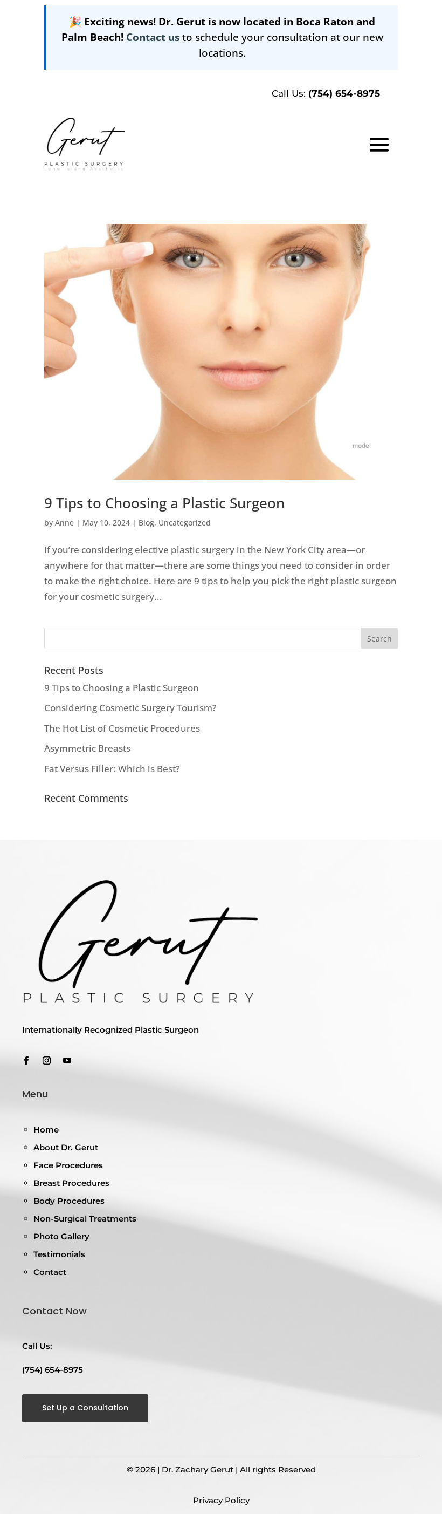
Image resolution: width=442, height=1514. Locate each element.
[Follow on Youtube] (67, 1061)
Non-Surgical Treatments (84, 1218)
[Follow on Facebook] (26, 1061)
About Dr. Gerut (65, 1147)
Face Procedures (68, 1165)
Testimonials (59, 1254)
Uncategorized (184, 522)
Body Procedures (69, 1201)
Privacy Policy (221, 1500)
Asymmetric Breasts (87, 748)
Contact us (152, 37)
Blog (146, 522)
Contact (49, 1272)
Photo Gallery (61, 1236)
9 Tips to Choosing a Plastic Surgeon (164, 503)
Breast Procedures (71, 1183)
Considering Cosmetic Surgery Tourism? (130, 707)
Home (46, 1129)
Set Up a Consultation (85, 1407)
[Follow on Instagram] (46, 1061)
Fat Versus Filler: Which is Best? (112, 768)
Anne (64, 522)
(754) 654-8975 (344, 93)
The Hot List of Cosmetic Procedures (122, 728)
